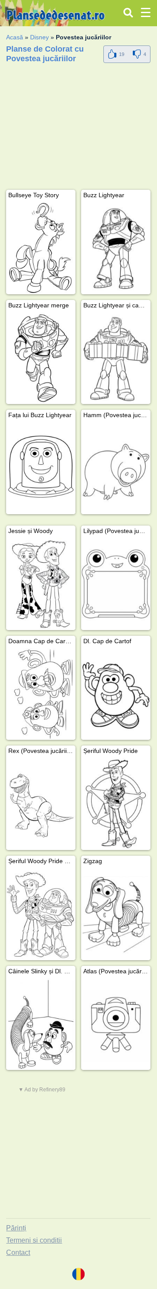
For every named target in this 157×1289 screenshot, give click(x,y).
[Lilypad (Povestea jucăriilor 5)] (115, 584)
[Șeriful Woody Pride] (115, 804)
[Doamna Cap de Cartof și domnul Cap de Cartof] (40, 694)
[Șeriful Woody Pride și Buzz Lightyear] (40, 914)
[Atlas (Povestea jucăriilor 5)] (115, 1024)
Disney (39, 37)
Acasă (14, 37)
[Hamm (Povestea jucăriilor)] (115, 468)
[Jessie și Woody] (40, 584)
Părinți (16, 1228)
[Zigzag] (115, 914)
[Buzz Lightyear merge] (40, 358)
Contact (18, 1252)
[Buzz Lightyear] (115, 248)
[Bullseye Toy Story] (40, 248)
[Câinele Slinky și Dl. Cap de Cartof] (40, 1024)
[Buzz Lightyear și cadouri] (115, 358)
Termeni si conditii (34, 1240)
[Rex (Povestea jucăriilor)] (40, 804)
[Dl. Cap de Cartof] (115, 694)
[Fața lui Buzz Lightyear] (40, 468)
